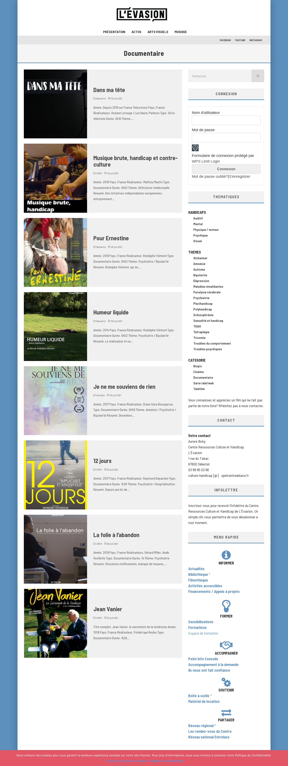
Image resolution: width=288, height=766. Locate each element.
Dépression (201, 281)
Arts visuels (158, 32)
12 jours (102, 460)
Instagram (255, 40)
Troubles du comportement (212, 343)
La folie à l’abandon (116, 534)
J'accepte (112, 760)
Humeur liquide (111, 312)
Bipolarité (101, 98)
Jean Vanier (107, 608)
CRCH (99, 173)
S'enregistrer (239, 176)
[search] (258, 76)
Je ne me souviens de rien (124, 386)
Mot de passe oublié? (210, 176)
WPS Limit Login (206, 161)
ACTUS (136, 32)
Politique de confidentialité (166, 760)
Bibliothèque (198, 574)
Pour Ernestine (111, 238)
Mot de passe (203, 130)
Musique (181, 32)
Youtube (240, 40)
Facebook (225, 40)
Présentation (114, 32)
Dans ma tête (109, 89)
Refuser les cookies (134, 760)
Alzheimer (200, 258)
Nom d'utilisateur (206, 113)
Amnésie (100, 395)
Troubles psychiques (207, 349)
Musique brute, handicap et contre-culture (135, 161)
